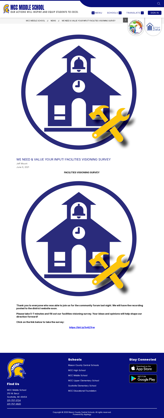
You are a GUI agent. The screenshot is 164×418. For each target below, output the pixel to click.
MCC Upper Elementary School (83, 380)
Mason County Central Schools (83, 365)
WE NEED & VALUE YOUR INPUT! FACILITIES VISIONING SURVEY (88, 21)
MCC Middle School (35, 21)
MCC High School (77, 370)
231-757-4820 (14, 404)
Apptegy (87, 414)
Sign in (155, 13)
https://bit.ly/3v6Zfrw (82, 327)
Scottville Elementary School (82, 385)
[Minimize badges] (125, 20)
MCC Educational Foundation (82, 390)
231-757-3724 (14, 400)
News (53, 21)
